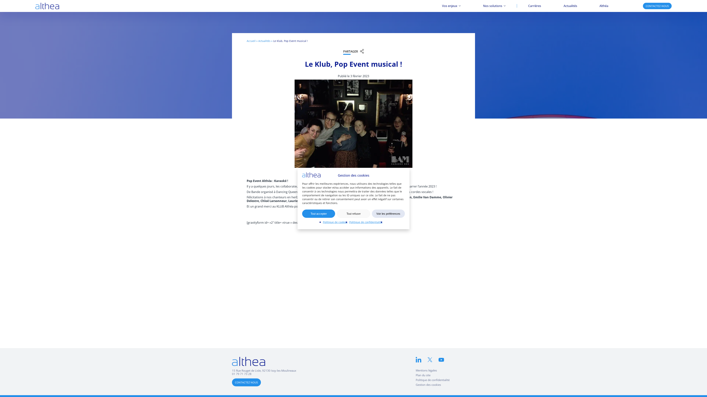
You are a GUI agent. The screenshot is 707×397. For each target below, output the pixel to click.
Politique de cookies (335, 222)
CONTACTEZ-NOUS (657, 6)
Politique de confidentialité (365, 222)
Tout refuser (354, 213)
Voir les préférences (388, 213)
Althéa (603, 6)
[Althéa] (47, 6)
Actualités (570, 6)
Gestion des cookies (428, 385)
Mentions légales (426, 370)
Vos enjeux (449, 6)
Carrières (534, 6)
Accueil (251, 41)
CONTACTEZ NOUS (246, 382)
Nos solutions (492, 6)
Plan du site (423, 375)
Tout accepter (319, 213)
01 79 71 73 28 (242, 374)
